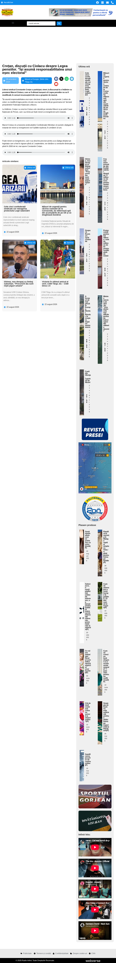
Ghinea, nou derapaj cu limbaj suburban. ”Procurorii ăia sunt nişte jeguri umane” (18, 284)
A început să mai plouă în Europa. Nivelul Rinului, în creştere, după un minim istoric (88, 311)
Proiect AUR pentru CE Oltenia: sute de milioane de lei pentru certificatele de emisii (106, 243)
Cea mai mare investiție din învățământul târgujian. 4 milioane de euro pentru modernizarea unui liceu (106, 174)
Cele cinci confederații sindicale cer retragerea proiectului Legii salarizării (17, 209)
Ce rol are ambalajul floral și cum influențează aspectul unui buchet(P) (88, 662)
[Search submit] (59, 23)
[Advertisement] (58, 44)
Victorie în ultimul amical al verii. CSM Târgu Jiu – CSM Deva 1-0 (55, 284)
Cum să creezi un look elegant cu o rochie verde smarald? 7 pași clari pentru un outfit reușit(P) (106, 666)
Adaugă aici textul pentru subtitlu (82, 86)
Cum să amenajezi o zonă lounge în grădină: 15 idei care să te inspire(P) (106, 596)
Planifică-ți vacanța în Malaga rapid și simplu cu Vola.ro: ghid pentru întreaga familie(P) (106, 547)
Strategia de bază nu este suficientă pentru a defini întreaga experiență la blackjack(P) (106, 716)
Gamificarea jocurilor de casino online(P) (88, 759)
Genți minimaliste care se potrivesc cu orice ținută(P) (88, 540)
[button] (13, 23)
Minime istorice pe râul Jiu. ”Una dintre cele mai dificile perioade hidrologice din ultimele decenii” (106, 313)
